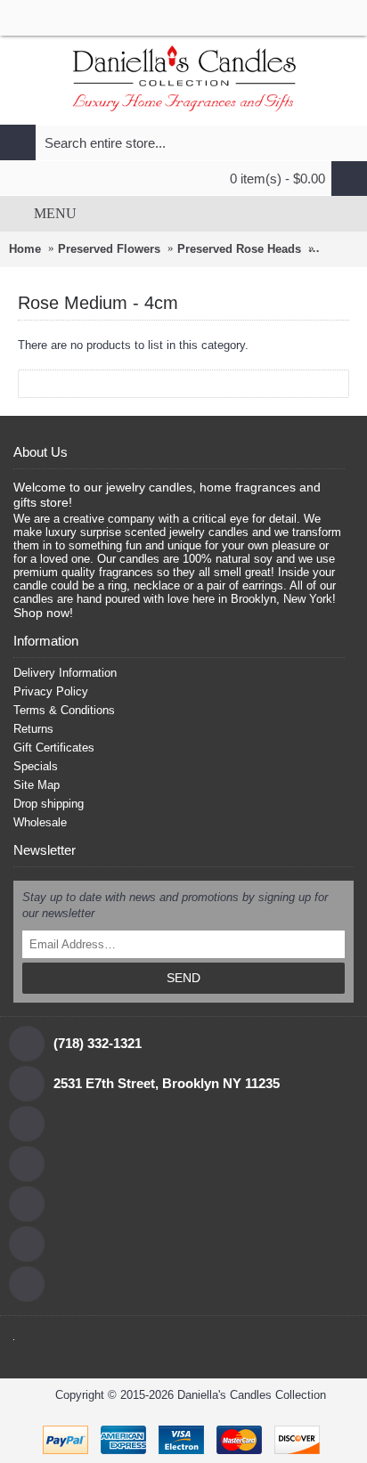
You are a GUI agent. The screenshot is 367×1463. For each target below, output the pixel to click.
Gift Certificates (53, 747)
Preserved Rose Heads (239, 249)
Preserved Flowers (109, 249)
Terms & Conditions (64, 710)
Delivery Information (65, 672)
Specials (35, 766)
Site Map (36, 785)
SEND (183, 978)
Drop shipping (48, 803)
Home (25, 249)
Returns (33, 729)
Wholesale (40, 822)
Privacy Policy (50, 691)
